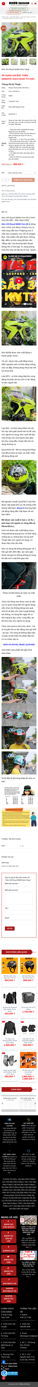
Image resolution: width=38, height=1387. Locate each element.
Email (7, 918)
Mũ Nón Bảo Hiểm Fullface (24, 1185)
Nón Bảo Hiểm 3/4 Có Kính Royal (13, 18)
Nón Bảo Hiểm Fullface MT (24, 1206)
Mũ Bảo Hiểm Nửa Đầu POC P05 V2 (28, 977)
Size (3, 172)
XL (22, 846)
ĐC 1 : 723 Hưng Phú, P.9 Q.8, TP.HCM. (27, 1345)
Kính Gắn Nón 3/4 (25, 1201)
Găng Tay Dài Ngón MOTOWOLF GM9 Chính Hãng (9, 1072)
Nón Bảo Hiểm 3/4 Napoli (19, 1209)
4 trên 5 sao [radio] (18, 886)
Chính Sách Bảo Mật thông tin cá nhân (8, 1345)
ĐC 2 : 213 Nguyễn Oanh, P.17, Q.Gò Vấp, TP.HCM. (27, 1357)
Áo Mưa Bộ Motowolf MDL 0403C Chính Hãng (10, 1009)
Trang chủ (5, 17)
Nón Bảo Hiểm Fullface (21, 196)
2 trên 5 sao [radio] (8, 886)
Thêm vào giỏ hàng (23, 180)
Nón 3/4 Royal (9, 199)
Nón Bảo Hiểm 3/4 (21, 1190)
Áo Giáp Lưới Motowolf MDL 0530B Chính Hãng (10, 1040)
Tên (7, 908)
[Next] (33, 39)
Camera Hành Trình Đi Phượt (15, 1195)
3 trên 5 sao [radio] (12, 886)
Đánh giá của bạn (12, 883)
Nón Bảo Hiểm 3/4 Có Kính (28, 17)
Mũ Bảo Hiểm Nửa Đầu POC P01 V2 (10, 977)
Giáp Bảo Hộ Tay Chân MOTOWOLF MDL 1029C (28, 1040)
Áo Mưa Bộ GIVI (15, 1198)
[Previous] (5, 39)
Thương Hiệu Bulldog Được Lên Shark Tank (28, 1264)
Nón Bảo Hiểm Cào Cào (26, 1192)
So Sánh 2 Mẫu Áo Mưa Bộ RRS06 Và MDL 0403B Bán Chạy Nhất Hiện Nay (28, 1229)
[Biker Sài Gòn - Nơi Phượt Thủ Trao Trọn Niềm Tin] (19, 3)
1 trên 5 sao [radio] (5, 886)
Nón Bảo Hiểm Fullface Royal (13, 1187)
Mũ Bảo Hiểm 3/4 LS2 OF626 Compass (28, 1072)
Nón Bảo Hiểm (14, 17)
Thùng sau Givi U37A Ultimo (28, 1008)
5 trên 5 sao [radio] (25, 886)
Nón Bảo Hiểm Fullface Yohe (17, 1182)
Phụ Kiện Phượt (11, 1201)
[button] (3, 3)
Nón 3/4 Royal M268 (20, 199)
